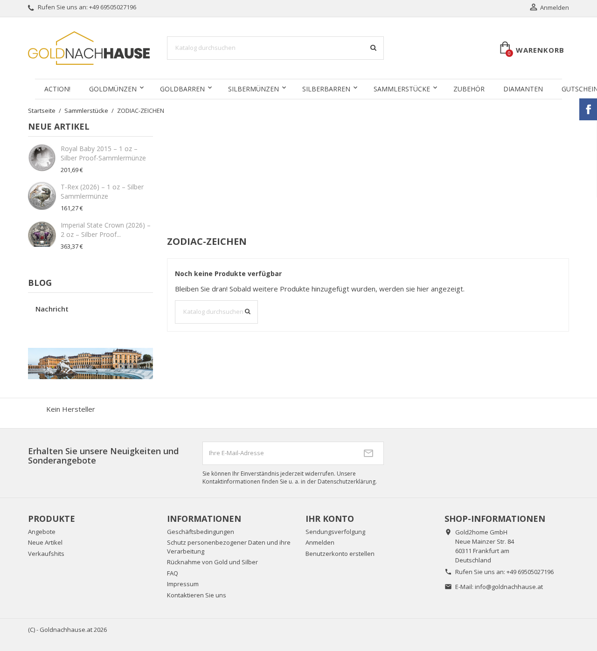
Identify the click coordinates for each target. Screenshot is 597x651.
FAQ (172, 573)
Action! (57, 88)
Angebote (42, 531)
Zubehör (469, 88)
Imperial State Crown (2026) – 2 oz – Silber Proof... (106, 230)
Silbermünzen (253, 88)
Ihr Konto (329, 518)
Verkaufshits (46, 553)
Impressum (183, 584)
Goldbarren (182, 88)
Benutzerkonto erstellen (340, 553)
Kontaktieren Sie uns (196, 595)
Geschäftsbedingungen (200, 531)
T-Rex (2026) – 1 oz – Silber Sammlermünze (102, 191)
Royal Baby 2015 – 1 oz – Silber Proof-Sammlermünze (103, 153)
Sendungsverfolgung (335, 531)
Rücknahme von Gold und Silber (212, 562)
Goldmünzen (113, 88)
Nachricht (52, 308)
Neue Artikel (45, 542)
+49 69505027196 (112, 7)
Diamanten (523, 88)
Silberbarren (326, 88)
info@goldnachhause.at (509, 586)
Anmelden (319, 542)
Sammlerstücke (402, 88)
